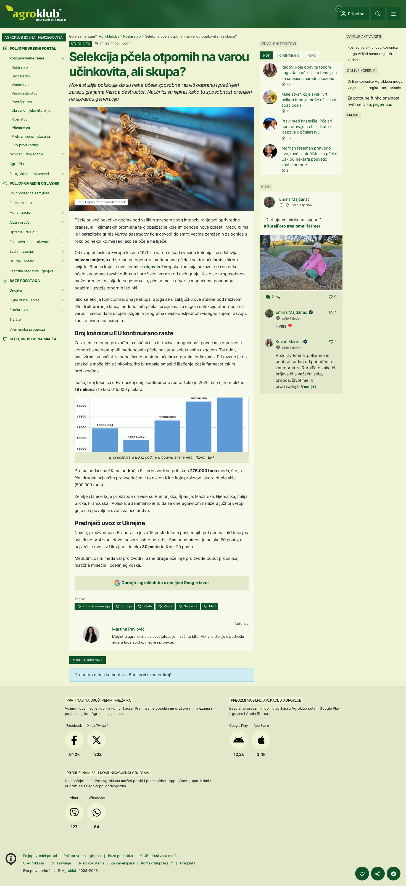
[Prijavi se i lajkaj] (362, 873)
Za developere (123, 863)
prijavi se (382, 104)
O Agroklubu (33, 863)
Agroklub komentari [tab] (87, 660)
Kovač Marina (289, 341)
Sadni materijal (21, 251)
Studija (126, 606)
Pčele (147, 606)
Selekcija (190, 606)
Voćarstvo (20, 85)
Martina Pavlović (128, 629)
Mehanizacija (20, 212)
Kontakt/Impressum (157, 863)
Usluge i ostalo (21, 261)
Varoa (167, 606)
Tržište (15, 319)
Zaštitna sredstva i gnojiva (31, 271)
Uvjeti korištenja (90, 863)
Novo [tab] (311, 56)
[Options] (333, 201)
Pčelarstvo (132, 36)
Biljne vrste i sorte (24, 300)
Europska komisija (96, 606)
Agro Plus (17, 164)
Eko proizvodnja (25, 145)
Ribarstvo (20, 119)
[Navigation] (393, 13)
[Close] (378, 13)
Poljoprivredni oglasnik (34, 183)
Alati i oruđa (19, 222)
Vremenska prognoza (27, 329)
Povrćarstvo (22, 102)
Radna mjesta (20, 203)
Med (212, 606)
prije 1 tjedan (302, 205)
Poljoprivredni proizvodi (29, 242)
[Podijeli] (378, 873)
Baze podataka (24, 281)
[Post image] (301, 262)
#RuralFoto (275, 226)
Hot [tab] (266, 56)
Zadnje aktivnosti (364, 36)
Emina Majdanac (294, 199)
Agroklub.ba (109, 36)
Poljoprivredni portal (40, 856)
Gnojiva (15, 290)
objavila (152, 266)
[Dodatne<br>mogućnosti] (393, 873)
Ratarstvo (20, 67)
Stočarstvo (21, 76)
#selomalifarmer (303, 226)
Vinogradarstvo (25, 93)
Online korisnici (361, 70)
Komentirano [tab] (288, 56)
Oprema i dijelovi (23, 232)
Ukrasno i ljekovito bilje (31, 110)
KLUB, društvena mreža (33, 339)
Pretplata (187, 863)
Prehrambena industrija (31, 136)
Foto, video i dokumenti (29, 174)
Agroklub (69, 870)
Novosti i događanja (26, 154)
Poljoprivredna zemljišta (29, 193)
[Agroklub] (36, 12)
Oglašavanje (61, 863)
